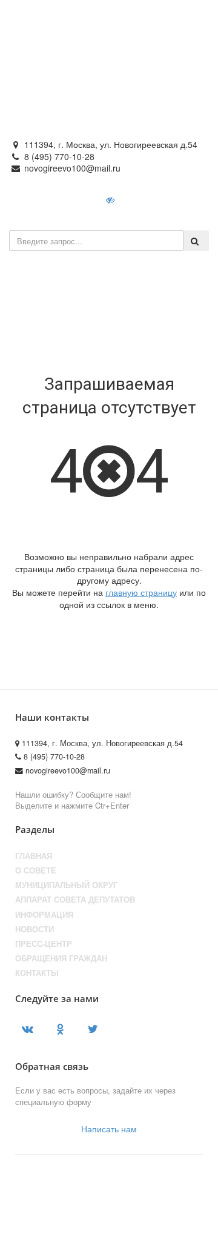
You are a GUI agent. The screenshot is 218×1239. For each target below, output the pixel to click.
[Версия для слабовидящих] (111, 199)
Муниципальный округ (66, 885)
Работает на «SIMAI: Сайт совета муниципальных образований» (106, 1218)
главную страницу (141, 592)
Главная (33, 855)
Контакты (37, 972)
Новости (34, 929)
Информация (44, 914)
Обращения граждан (61, 958)
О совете (35, 870)
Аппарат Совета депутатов (75, 899)
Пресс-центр (43, 943)
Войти (151, 199)
